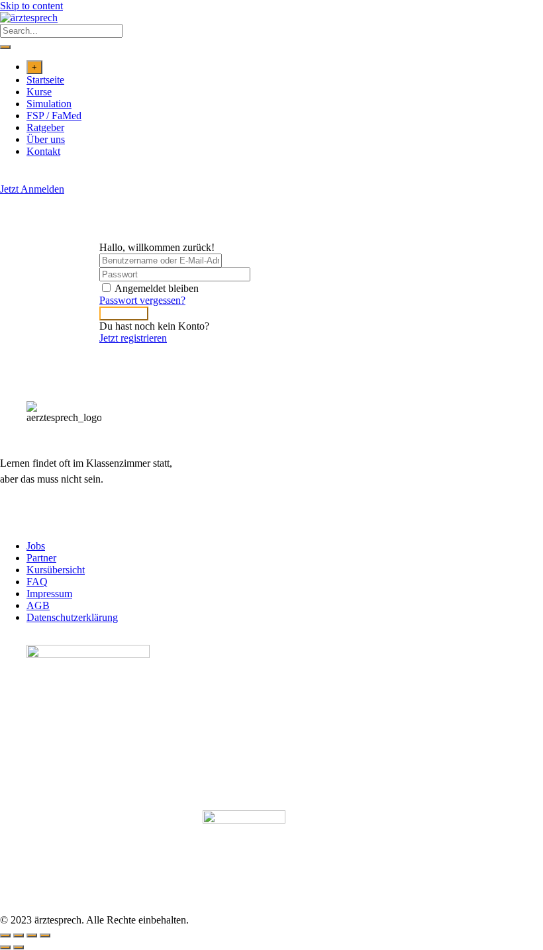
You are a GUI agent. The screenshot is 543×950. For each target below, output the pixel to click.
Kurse (39, 91)
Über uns (45, 139)
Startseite (45, 79)
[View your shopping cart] (7, 177)
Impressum (49, 593)
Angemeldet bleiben (157, 288)
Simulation (49, 103)
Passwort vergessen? (142, 300)
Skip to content (31, 5)
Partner (41, 557)
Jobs (35, 545)
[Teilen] (31, 935)
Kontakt (43, 151)
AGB (38, 605)
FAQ (37, 581)
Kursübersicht (55, 569)
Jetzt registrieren (133, 338)
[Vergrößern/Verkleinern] (5, 935)
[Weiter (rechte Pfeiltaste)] (18, 947)
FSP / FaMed (53, 115)
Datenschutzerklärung (72, 617)
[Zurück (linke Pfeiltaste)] (5, 947)
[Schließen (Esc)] (45, 935)
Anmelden (124, 313)
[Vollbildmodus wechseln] (18, 935)
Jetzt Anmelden (32, 189)
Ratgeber (45, 127)
